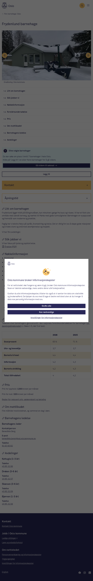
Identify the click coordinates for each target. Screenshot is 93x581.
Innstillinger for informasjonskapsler (46, 317)
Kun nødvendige (46, 312)
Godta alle (46, 305)
